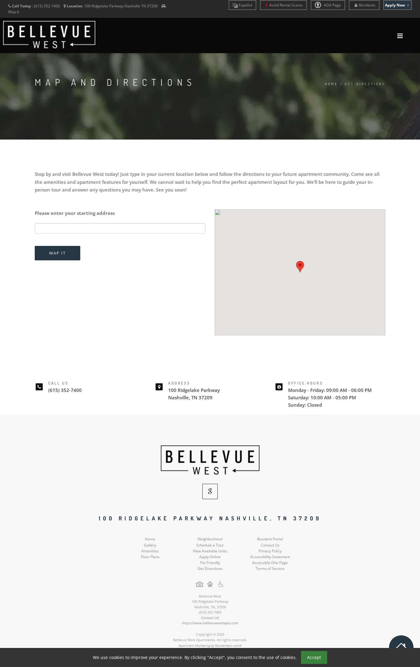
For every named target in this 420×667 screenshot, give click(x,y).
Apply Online (210, 556)
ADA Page (332, 5)
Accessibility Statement (270, 556)
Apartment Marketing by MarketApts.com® (210, 645)
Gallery (150, 545)
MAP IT (57, 253)
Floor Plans (150, 556)
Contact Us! (210, 617)
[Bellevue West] (210, 459)
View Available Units (210, 551)
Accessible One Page (270, 562)
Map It (13, 11)
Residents (367, 5)
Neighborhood (210, 539)
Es (245, 5)
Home (331, 84)
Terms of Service (270, 568)
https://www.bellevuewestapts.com (210, 623)
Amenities (150, 551)
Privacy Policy (270, 551)
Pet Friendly (210, 562)
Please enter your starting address (75, 213)
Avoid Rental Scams (285, 5)
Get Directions (210, 568)
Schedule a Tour (210, 545)
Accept (314, 657)
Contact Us (270, 545)
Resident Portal (270, 539)
